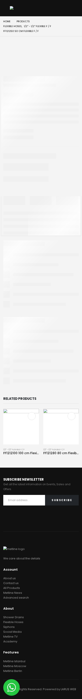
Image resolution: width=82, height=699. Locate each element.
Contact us (11, 583)
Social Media (12, 632)
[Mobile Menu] (6, 8)
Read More (32, 416)
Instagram (17, 520)
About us (9, 578)
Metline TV (10, 636)
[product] (21, 427)
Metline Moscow (14, 666)
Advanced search (16, 598)
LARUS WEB (68, 689)
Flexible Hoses (13, 622)
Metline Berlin (12, 671)
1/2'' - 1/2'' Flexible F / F (13, 449)
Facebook (8, 520)
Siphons (9, 627)
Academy (10, 641)
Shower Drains (13, 617)
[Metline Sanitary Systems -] (22, 8)
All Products (11, 588)
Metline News (12, 593)
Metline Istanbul (14, 661)
